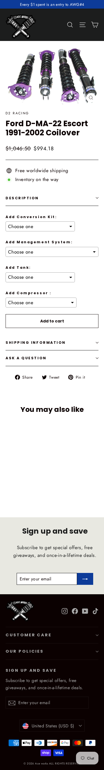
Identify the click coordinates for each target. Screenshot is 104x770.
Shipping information (36, 342)
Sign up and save (31, 670)
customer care (29, 635)
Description (22, 198)
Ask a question (26, 358)
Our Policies (25, 651)
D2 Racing (17, 113)
